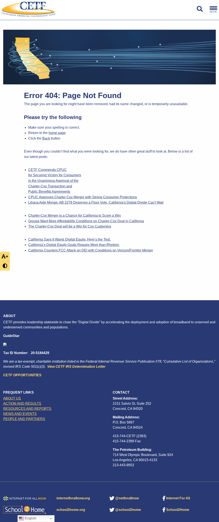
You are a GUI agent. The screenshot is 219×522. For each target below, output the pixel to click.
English (30, 518)
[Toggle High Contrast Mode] (5, 265)
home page (57, 133)
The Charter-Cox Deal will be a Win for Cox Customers (69, 226)
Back (46, 138)
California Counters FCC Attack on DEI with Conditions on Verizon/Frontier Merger (90, 250)
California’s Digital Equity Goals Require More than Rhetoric (73, 245)
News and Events (20, 414)
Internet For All (178, 498)
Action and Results (22, 403)
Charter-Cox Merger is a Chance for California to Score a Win (74, 215)
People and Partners (24, 419)
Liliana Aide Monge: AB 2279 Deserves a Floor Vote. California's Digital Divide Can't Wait (95, 202)
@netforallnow (127, 498)
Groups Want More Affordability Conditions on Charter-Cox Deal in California (86, 221)
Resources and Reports (27, 408)
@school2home (128, 510)
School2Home (177, 510)
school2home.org (70, 510)
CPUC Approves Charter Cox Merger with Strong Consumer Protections (82, 197)
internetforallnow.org (73, 498)
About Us (12, 398)
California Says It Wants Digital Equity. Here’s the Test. (69, 239)
